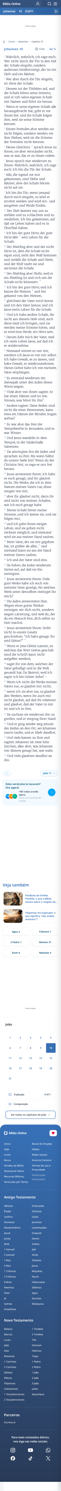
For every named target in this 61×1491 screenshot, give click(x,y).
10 (20, 11)
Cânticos (37, 1211)
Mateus (8, 1329)
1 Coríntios (10, 1361)
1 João (35, 1372)
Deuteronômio (12, 1227)
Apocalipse (38, 1394)
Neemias (9, 1287)
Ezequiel (37, 1233)
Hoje (6, 1149)
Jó (5, 1298)
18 (30, 1068)
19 (40, 1068)
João (6, 1345)
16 (10, 1068)
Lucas (7, 1339)
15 (50, 1058)
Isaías (35, 1216)
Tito (34, 1339)
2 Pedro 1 (16, 942)
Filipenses (9, 1383)
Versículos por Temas (16, 1181)
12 (20, 1058)
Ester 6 (16, 952)
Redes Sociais (39, 1154)
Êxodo (7, 1211)
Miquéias (37, 1271)
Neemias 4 (45, 952)
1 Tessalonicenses (14, 1394)
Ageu (35, 1292)
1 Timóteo (37, 1329)
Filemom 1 (45, 931)
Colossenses (11, 1388)
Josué (7, 1233)
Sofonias (37, 1287)
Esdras (8, 1282)
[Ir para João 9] (7, 773)
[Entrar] (38, 4)
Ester (7, 1292)
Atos (6, 1350)
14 (40, 1058)
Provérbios (10, 1309)
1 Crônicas (10, 1271)
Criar (42, 48)
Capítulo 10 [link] (37, 41)
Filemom (37, 1345)
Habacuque (38, 1282)
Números (9, 1222)
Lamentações (39, 1227)
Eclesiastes (38, 1205)
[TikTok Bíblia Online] (30, 1458)
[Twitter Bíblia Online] (48, 1458)
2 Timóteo (37, 1334)
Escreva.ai (9, 1422)
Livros (11, 41)
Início (7, 1143)
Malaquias (38, 1303)
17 (20, 1068)
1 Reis (7, 1260)
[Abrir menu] (55, 4)
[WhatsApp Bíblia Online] (48, 1450)
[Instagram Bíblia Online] (13, 1450)
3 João (35, 1383)
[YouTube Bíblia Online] (30, 1450)
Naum (35, 1276)
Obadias (36, 1260)
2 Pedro (36, 1367)
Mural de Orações (42, 1143)
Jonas (35, 1265)
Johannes (23, 41)
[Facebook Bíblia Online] (13, 1458)
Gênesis (8, 1205)
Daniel (35, 1238)
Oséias (35, 1244)
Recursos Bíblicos (14, 1176)
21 (10, 1078)
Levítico (8, 1216)
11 (10, 1058)
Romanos (9, 1356)
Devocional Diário (14, 1171)
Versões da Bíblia (14, 1165)
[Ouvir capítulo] (56, 11)
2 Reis (7, 1265)
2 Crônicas (10, 1276)
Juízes (7, 1238)
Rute (6, 1244)
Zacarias (36, 1298)
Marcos (8, 1334)
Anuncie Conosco (41, 1160)
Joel (34, 1249)
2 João (35, 1377)
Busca (7, 1160)
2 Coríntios (10, 1367)
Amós (35, 1254)
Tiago (35, 1356)
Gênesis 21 (45, 942)
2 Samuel (9, 1254)
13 (30, 1058)
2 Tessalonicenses (14, 1399)
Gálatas (8, 1372)
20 (50, 1068)
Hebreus (37, 1350)
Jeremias (37, 1222)
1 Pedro (36, 1361)
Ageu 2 (16, 931)
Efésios (8, 1377)
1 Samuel (9, 1249)
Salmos (8, 1303)
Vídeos (35, 1149)
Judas (35, 1388)
